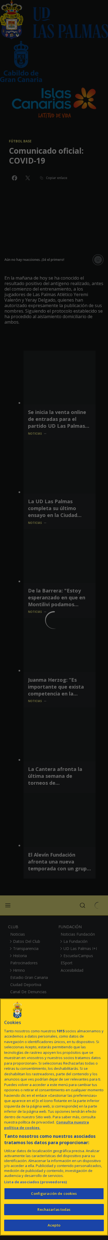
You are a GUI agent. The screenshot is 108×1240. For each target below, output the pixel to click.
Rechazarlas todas (53, 1209)
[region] (54, 1117)
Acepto (54, 1225)
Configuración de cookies (54, 1193)
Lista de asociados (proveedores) (35, 1181)
